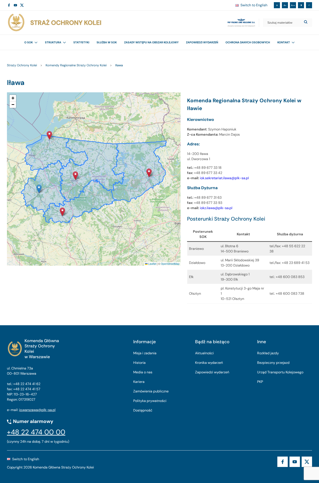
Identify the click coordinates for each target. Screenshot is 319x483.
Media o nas (142, 372)
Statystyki (81, 42)
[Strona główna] (54, 22)
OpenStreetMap (170, 263)
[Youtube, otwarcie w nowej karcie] (15, 5)
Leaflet (152, 263)
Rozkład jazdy (268, 353)
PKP (260, 381)
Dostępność (142, 410)
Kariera (139, 381)
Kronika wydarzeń (209, 362)
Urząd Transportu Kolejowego (280, 372)
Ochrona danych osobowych (247, 42)
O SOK (28, 42)
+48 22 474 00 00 (36, 432)
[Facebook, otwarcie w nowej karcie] (9, 5)
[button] (49, 135)
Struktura (53, 42)
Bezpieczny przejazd (273, 362)
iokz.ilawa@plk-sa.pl (216, 208)
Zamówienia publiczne (151, 391)
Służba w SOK (107, 42)
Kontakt (283, 42)
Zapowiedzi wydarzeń (202, 42)
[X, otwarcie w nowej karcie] (22, 5)
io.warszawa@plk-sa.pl (37, 410)
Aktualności (204, 353)
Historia (139, 362)
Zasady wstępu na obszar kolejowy (151, 42)
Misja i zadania (144, 353)
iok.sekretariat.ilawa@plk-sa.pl (224, 178)
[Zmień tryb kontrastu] (301, 5)
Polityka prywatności (149, 400)
